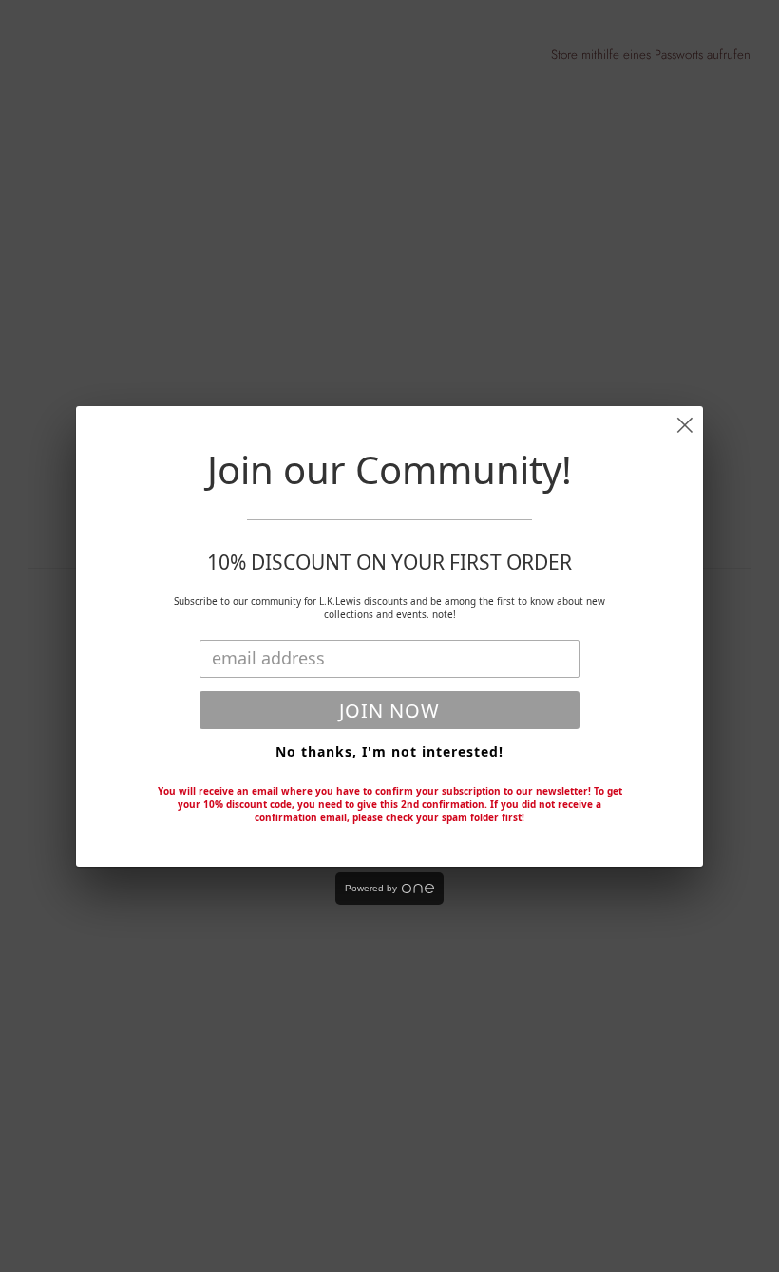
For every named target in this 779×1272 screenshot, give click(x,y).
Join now (389, 710)
